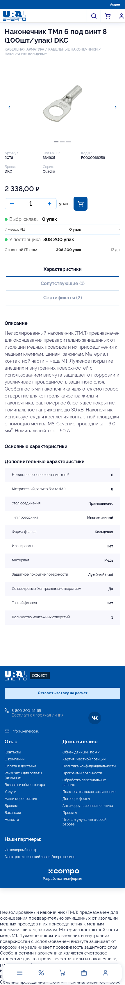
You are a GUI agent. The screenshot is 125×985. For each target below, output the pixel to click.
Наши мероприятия (21, 799)
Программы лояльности (82, 773)
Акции (115, 4)
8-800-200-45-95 (26, 711)
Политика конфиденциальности (89, 766)
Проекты (70, 813)
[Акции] (41, 972)
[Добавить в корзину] (81, 204)
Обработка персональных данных (84, 782)
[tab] (56, 142)
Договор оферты (76, 799)
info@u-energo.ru (25, 731)
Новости (12, 820)
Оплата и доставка (20, 766)
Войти (121, 16)
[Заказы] (84, 972)
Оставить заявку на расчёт (63, 692)
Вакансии (13, 813)
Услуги (10, 792)
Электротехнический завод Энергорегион (40, 857)
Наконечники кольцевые (26, 54)
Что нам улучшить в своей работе (84, 822)
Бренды (11, 806)
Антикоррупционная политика (88, 806)
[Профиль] (105, 972)
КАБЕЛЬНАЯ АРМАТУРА (24, 49)
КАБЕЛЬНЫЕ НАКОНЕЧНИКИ (73, 49)
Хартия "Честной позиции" (85, 759)
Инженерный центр (21, 850)
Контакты (13, 752)
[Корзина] (62, 972)
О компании (14, 759)
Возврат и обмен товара (25, 785)
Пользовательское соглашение (89, 792)
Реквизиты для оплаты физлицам (23, 775)
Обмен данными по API (81, 752)
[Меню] (19, 972)
